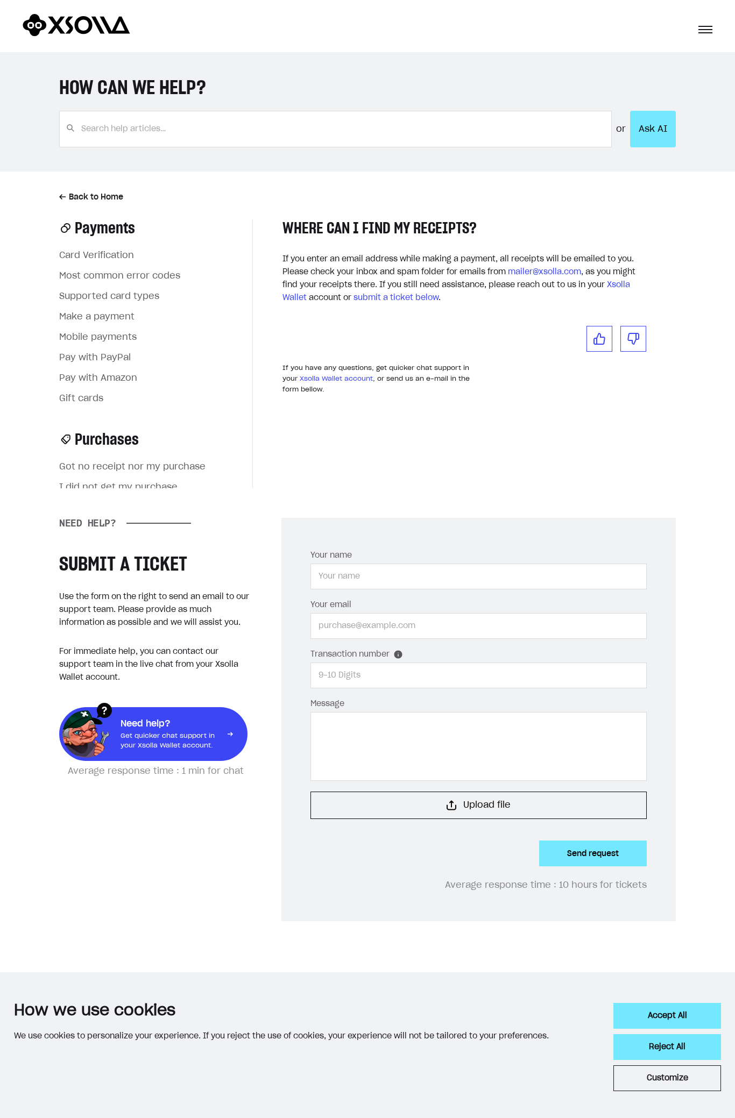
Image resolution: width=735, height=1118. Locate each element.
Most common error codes (119, 276)
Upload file (487, 805)
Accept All (667, 1016)
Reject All (667, 1047)
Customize (667, 1078)
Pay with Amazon (98, 378)
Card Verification (96, 255)
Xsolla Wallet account (336, 378)
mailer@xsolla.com (544, 272)
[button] (705, 30)
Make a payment (97, 316)
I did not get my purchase (118, 487)
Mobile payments (98, 337)
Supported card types (109, 296)
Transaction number (350, 654)
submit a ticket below (396, 298)
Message (327, 704)
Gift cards (81, 398)
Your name (331, 555)
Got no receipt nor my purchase (132, 466)
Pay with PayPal (95, 357)
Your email (330, 605)
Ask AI (653, 129)
